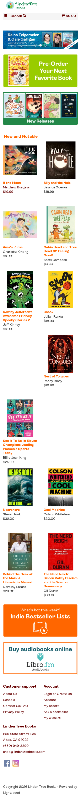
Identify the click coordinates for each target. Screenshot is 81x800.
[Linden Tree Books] (21, 7)
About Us (10, 694)
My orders (51, 706)
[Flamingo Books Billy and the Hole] (61, 160)
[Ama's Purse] (20, 224)
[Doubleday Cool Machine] (61, 487)
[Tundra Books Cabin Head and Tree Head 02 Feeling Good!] (61, 224)
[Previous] (9, 35)
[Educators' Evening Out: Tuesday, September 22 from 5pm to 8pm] (40, 40)
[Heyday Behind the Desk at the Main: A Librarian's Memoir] (20, 551)
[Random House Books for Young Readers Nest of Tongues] (61, 354)
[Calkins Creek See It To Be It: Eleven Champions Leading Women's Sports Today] (20, 418)
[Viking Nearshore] (20, 487)
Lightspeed (11, 793)
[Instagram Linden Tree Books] (15, 763)
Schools (9, 700)
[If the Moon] (20, 160)
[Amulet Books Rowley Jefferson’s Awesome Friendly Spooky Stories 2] (20, 289)
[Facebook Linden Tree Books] (7, 763)
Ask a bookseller (56, 712)
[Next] (72, 35)
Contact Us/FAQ (15, 706)
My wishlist (52, 718)
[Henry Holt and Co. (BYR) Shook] (61, 289)
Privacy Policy (13, 712)
